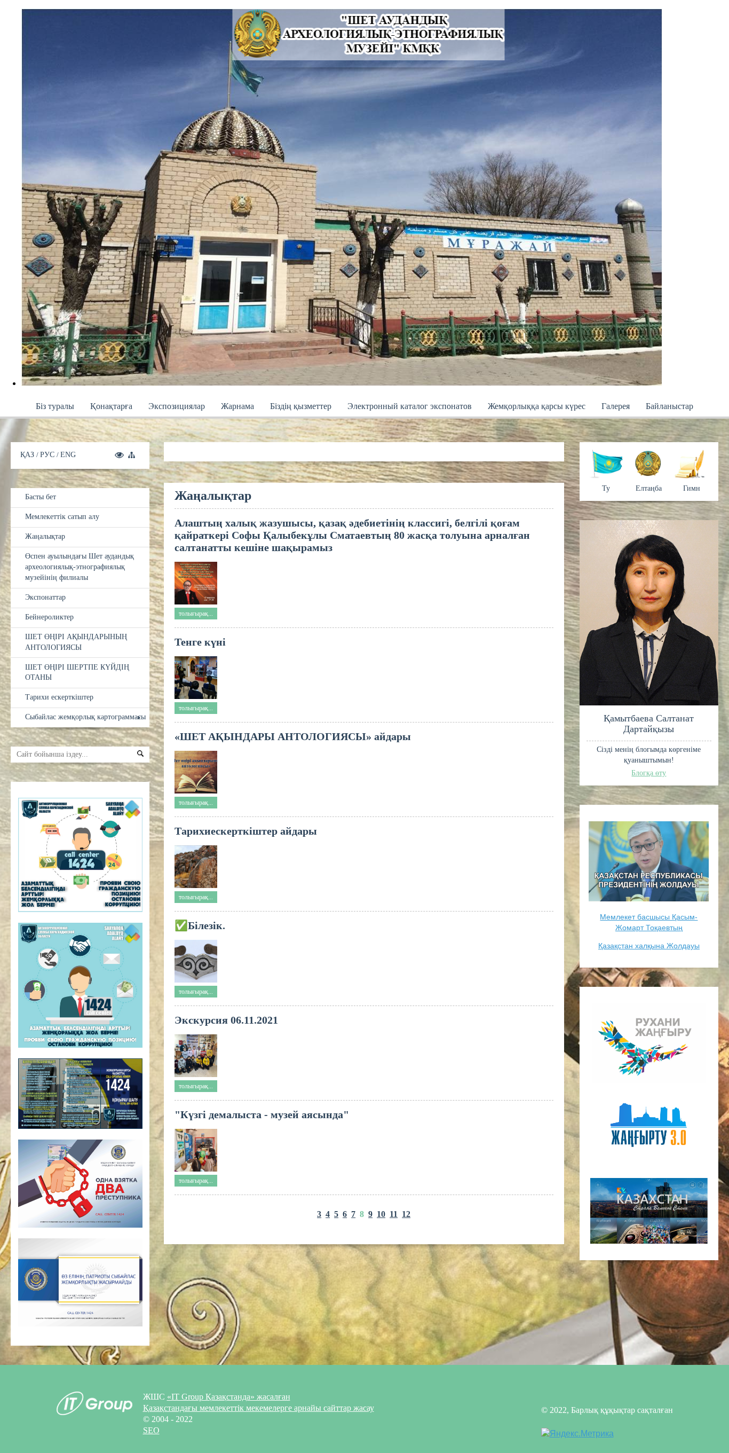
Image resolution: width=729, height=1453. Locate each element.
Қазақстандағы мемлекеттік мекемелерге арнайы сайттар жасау (258, 1407)
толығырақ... (196, 613)
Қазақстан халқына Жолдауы (649, 945)
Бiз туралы (55, 406)
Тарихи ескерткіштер (59, 697)
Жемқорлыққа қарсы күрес (536, 406)
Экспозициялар (176, 406)
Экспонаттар (45, 597)
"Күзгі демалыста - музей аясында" (262, 1114)
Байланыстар (669, 406)
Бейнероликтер (49, 616)
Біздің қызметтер (300, 406)
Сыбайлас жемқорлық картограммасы (85, 716)
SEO (151, 1430)
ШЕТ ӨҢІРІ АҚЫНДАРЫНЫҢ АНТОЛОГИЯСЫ (76, 641)
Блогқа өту (648, 772)
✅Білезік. (200, 925)
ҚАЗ (28, 454)
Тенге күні (200, 642)
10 (381, 1214)
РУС (48, 454)
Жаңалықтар (45, 536)
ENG (68, 454)
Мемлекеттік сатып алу (62, 516)
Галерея (615, 406)
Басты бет (40, 496)
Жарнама (237, 406)
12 (406, 1214)
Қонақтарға (111, 406)
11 (394, 1214)
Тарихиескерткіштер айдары (246, 831)
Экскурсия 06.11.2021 (226, 1020)
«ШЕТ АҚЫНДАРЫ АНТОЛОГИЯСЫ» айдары (293, 736)
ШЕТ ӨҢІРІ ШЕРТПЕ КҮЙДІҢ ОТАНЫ (77, 672)
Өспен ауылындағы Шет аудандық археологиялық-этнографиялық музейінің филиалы (79, 567)
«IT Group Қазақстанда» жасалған (228, 1396)
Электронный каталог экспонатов (409, 406)
